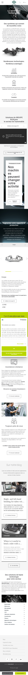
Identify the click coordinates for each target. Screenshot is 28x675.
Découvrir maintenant (14, 396)
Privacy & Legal (14, 668)
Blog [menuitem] (4, 639)
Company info (14, 670)
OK (14, 348)
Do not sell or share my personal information (14, 354)
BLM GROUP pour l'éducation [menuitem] (10, 648)
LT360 (3, 307)
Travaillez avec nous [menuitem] (8, 645)
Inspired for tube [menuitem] (7, 642)
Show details (20, 343)
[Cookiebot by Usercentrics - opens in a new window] (20, 320)
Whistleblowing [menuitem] (7, 654)
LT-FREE (4, 304)
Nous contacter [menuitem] (6, 651)
